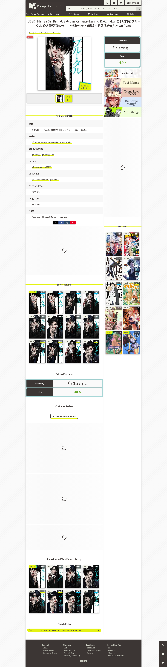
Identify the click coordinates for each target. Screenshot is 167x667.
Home (45, 647)
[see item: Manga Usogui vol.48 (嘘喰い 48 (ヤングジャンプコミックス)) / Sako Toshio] (131, 268)
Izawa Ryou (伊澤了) (42, 167)
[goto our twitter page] (85, 661)
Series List (91, 647)
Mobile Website (48, 650)
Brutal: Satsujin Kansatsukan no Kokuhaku (52, 142)
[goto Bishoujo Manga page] (122, 106)
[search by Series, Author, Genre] (138, 9)
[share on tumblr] (67, 222)
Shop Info (111, 653)
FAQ (109, 647)
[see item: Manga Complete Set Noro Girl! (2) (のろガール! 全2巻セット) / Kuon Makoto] (131, 342)
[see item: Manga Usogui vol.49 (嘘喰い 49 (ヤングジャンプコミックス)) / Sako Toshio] (114, 244)
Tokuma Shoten (41, 179)
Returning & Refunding (72, 655)
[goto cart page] (121, 2)
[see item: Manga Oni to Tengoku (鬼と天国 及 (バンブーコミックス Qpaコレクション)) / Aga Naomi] (114, 268)
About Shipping (69, 650)
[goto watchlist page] (114, 2)
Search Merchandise (94, 650)
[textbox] (69, 630)
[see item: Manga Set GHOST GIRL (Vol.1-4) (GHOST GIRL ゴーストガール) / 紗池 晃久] (114, 342)
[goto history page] (107, 2)
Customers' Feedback (116, 655)
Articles (75, 14)
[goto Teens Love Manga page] (122, 97)
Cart (65, 647)
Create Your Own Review (65, 416)
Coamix (55, 179)
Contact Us (112, 650)
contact (134, 2)
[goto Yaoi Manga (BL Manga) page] (122, 87)
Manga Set (48, 154)
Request (113, 14)
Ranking (94, 14)
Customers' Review (50, 653)
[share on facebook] (61, 222)
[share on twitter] (55, 222)
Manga (37, 154)
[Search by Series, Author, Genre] (99, 630)
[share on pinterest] (73, 222)
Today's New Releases (35, 14)
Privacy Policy (69, 653)
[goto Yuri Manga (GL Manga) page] (122, 116)
